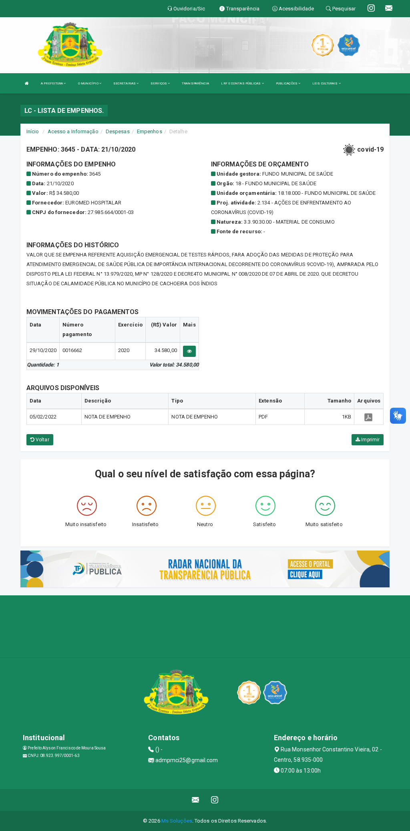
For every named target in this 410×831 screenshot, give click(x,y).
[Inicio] (27, 83)
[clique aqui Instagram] (215, 800)
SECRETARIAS (125, 83)
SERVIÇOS (159, 83)
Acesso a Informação (73, 131)
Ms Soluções (176, 821)
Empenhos (149, 131)
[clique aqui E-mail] (196, 800)
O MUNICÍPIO (88, 83)
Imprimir (370, 440)
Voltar (41, 440)
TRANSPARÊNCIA (195, 83)
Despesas (118, 131)
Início (32, 131)
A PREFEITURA (52, 83)
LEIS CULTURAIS (325, 83)
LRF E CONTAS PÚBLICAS (241, 83)
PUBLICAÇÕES (287, 83)
